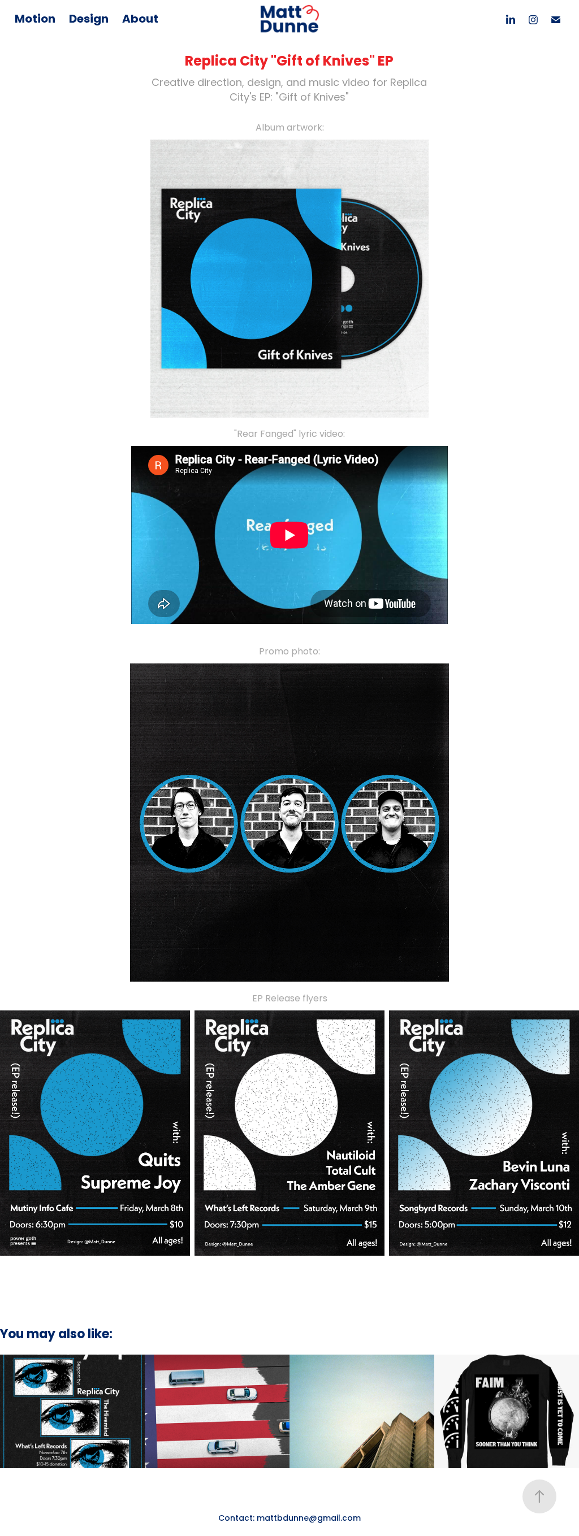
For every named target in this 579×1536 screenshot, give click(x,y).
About (140, 19)
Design (89, 19)
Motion (35, 19)
